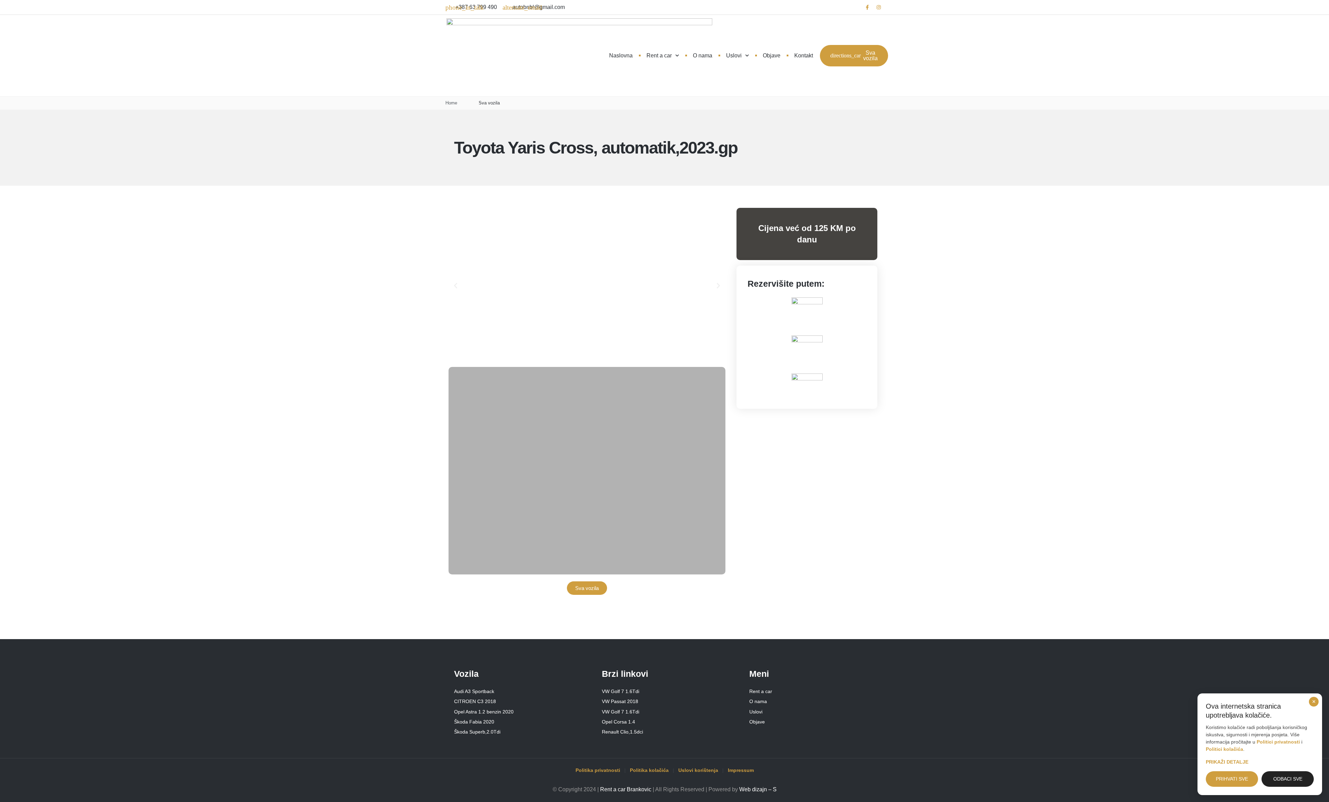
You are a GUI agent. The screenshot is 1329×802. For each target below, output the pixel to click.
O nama (702, 55)
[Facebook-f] (867, 7)
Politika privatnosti (598, 770)
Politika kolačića (649, 770)
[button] (455, 285)
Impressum (741, 770)
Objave (771, 55)
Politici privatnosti (1278, 742)
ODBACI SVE (1287, 779)
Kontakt (803, 55)
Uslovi (734, 55)
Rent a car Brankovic (625, 789)
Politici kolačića (1224, 749)
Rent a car (659, 55)
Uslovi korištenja (698, 770)
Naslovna (621, 55)
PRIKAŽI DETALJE (1227, 762)
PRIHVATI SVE (1232, 779)
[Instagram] (879, 7)
